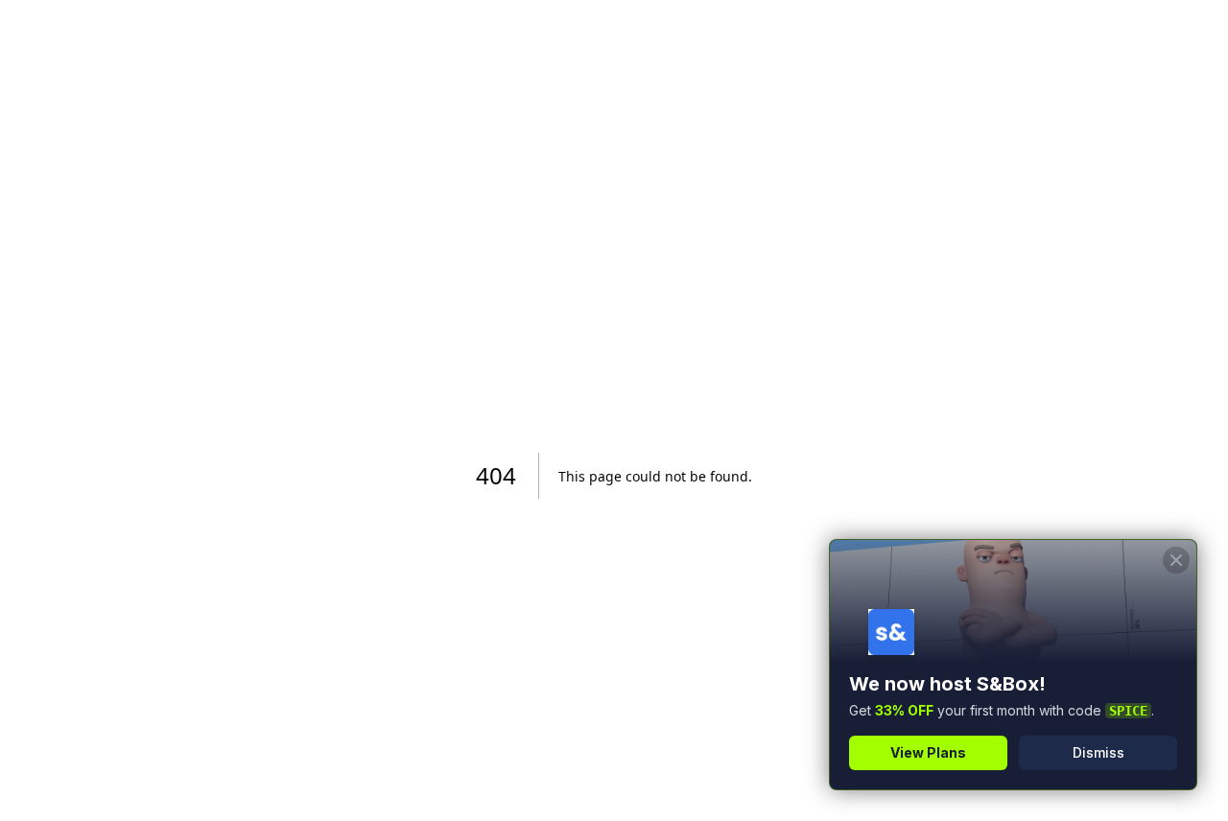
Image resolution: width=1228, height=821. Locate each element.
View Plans (928, 752)
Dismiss (1098, 752)
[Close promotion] (1176, 560)
